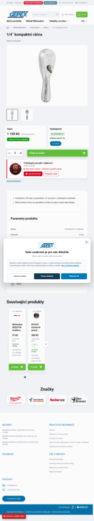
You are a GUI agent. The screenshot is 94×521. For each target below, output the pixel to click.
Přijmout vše (74, 276)
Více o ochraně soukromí (70, 265)
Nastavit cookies (20, 276)
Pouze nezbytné (47, 276)
